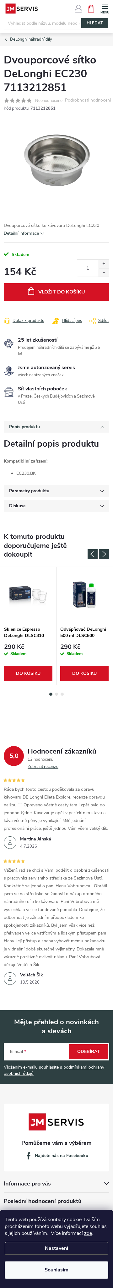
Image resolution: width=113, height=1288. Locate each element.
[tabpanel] (28, 626)
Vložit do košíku (61, 291)
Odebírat (88, 1052)
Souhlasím (56, 1269)
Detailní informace (21, 233)
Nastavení (56, 1248)
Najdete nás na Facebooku (61, 1156)
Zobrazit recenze (43, 766)
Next (104, 554)
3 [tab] (62, 694)
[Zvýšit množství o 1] (104, 264)
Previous (93, 554)
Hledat (95, 23)
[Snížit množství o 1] (104, 272)
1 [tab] (50, 694)
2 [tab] (56, 694)
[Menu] (104, 8)
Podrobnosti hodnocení (88, 100)
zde (88, 1233)
